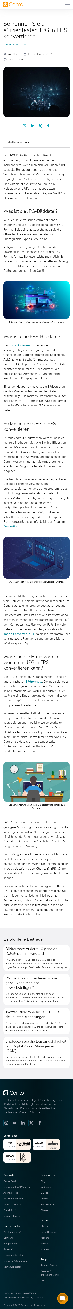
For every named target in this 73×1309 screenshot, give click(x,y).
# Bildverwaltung (15, 44)
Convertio (10, 526)
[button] (36, 142)
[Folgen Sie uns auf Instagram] (6, 1123)
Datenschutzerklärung (26, 1293)
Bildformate (33, 681)
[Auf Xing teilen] (40, 126)
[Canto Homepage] (13, 4)
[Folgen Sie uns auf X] (31, 1123)
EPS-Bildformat (21, 345)
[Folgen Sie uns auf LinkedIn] (23, 1123)
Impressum (8, 1293)
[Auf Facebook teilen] (48, 126)
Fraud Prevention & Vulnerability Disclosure (23, 1297)
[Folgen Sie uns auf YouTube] (14, 1123)
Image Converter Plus (18, 634)
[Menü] (67, 4)
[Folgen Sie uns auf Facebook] (39, 1123)
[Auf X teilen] (25, 126)
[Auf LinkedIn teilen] (33, 126)
